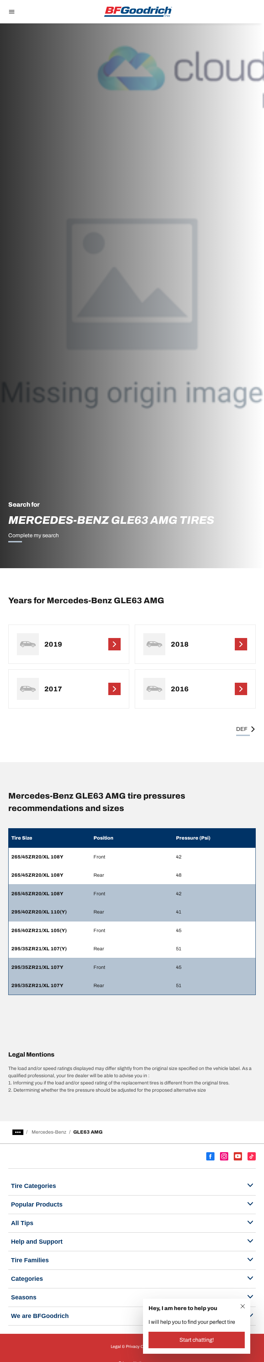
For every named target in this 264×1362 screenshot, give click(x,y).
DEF (242, 729)
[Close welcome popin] (243, 1306)
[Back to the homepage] (138, 12)
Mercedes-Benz (49, 1132)
